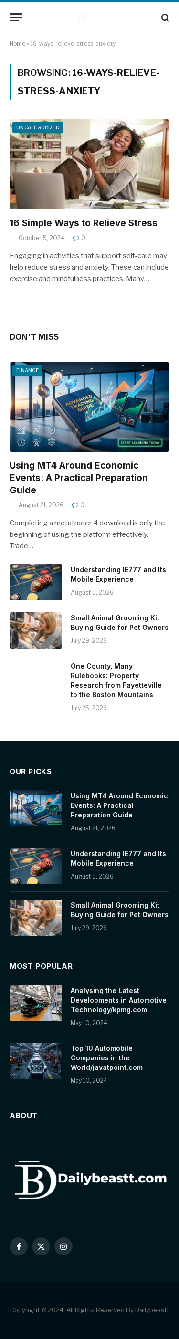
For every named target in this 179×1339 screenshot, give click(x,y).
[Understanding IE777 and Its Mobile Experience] (36, 582)
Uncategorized (38, 127)
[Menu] (16, 17)
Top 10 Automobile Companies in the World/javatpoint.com (107, 1057)
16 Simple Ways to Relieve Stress (84, 223)
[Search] (164, 17)
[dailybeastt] (94, 17)
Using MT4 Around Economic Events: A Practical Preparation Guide (79, 478)
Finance (27, 370)
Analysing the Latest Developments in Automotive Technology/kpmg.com (119, 1000)
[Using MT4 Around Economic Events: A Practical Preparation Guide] (89, 407)
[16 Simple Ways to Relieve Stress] (89, 164)
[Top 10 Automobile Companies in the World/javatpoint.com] (36, 1061)
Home (17, 43)
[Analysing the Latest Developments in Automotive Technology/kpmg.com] (36, 1003)
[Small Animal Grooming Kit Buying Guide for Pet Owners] (36, 630)
